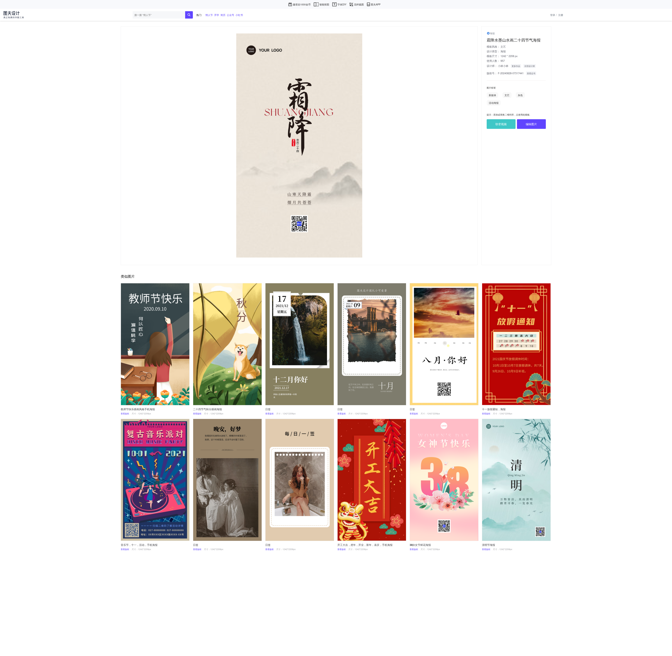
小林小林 (503, 66)
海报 (503, 51)
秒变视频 (501, 124)
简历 (222, 15)
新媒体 (492, 95)
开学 (216, 15)
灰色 (520, 95)
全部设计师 (529, 65)
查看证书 (531, 73)
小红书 (239, 15)
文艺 (503, 46)
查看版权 (125, 413)
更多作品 (516, 65)
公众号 (230, 15)
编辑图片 (531, 124)
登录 (553, 15)
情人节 (209, 15)
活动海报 (494, 103)
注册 (560, 15)
